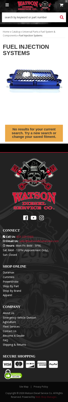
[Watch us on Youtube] (34, 219)
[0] (61, 5)
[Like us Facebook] (25, 219)
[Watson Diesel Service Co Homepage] (35, 5)
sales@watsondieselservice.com (39, 241)
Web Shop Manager (46, 397)
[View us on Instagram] (41, 219)
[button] (34, 17)
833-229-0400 (24, 236)
